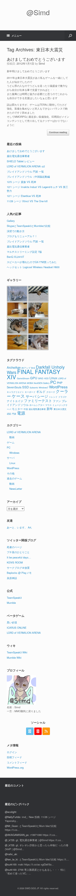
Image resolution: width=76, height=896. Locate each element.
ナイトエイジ (15, 401)
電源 (21, 413)
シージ (42, 396)
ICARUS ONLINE (17, 627)
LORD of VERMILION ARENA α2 (26, 166)
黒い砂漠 (12, 622)
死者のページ (14, 547)
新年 (50, 408)
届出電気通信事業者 (18, 156)
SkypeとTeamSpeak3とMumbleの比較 (28, 226)
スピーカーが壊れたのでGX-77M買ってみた (32, 262)
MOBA (30, 383)
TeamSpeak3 (14, 597)
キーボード (30, 392)
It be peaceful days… (19, 557)
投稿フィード (14, 757)
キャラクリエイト (15, 392)
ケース (18, 396)
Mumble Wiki (14, 657)
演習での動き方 (16, 231)
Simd (42, 63)
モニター (17, 409)
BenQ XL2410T (15, 257)
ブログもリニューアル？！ (22, 236)
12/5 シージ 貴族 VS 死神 (21, 182)
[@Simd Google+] (38, 731)
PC (53, 382)
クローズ (50, 392)
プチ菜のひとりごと (18, 552)
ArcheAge (14, 367)
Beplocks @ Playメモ (19, 573)
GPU (33, 378)
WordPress (58, 387)
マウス (48, 405)
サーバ (31, 396)
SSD (25, 387)
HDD (46, 378)
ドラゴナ (62, 396)
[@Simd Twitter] (30, 731)
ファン (57, 401)
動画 (11, 437)
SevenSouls (14, 387)
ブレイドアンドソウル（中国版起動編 (28, 176)
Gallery (11, 221)
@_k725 (9, 840)
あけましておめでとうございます (36, 59)
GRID (40, 378)
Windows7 (43, 387)
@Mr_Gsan (11, 826)
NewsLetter (15, 489)
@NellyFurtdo (12, 817)
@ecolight (10, 812)
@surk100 (10, 864)
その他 (10, 473)
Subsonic (34, 387)
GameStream (23, 378)
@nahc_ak (11, 854)
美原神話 (12, 578)
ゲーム (10, 442)
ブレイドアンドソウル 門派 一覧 (25, 171)
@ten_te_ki (11, 859)
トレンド (53, 396)
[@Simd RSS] (46, 731)
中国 (26, 409)
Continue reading (58, 132)
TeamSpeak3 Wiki (17, 652)
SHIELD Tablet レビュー (20, 161)
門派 (14, 413)
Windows (14, 453)
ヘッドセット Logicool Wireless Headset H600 (33, 267)
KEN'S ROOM (15, 562)
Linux (53, 378)
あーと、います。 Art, (19, 527)
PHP (59, 383)
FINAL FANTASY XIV (33, 374)
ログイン (12, 752)
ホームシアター (36, 405)
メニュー (16, 35)
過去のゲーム (14, 478)
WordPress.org (15, 767)
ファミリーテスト (38, 400)
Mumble (11, 603)
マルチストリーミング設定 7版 (24, 252)
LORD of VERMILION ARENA (24, 432)
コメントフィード (17, 762)
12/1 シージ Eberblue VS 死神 (24, 196)
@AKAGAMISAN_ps (17, 835)
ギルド (41, 391)
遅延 (9, 413)
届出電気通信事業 (37, 409)
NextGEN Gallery (41, 383)
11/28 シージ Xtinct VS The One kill (27, 201)
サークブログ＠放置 (18, 568)
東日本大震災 (60, 409)
